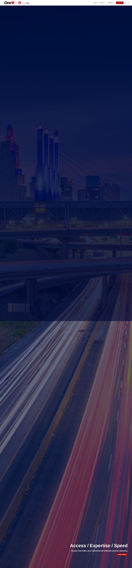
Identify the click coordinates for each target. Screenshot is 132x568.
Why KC (102, 2)
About (95, 2)
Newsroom (110, 2)
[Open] (125, 3)
